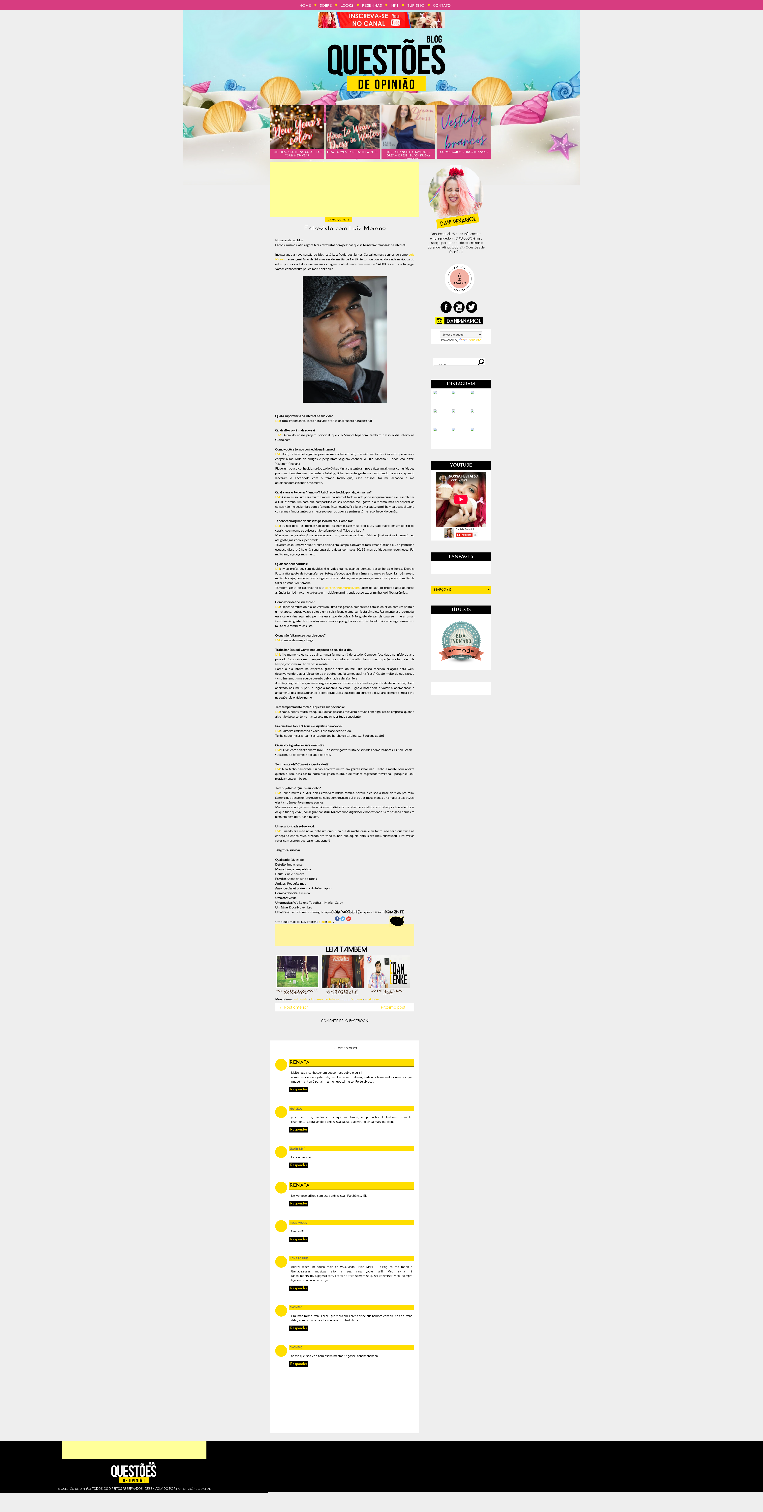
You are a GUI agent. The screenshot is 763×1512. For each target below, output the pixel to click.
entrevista (301, 999)
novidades (372, 999)
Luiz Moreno (353, 999)
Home (305, 6)
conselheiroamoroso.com (342, 587)
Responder (298, 1089)
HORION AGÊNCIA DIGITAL (193, 1489)
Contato (442, 6)
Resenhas (372, 6)
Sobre (326, 6)
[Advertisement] (344, 189)
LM (277, 420)
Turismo (415, 6)
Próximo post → (395, 1007)
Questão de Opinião (76, 1489)
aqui (322, 921)
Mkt (395, 6)
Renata (300, 1062)
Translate (474, 340)
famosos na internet (326, 999)
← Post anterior (293, 1007)
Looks (347, 6)
